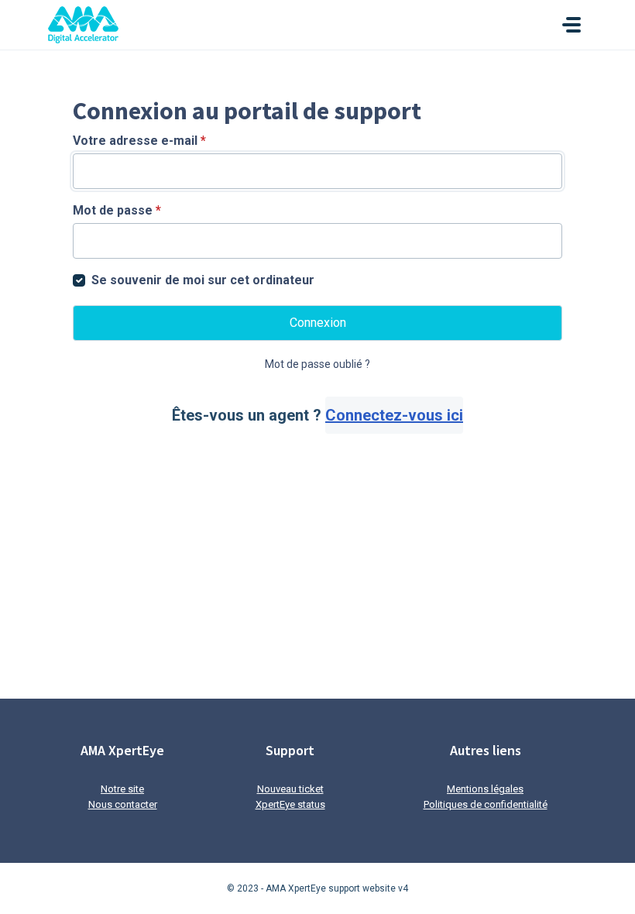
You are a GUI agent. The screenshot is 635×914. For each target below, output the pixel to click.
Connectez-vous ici (394, 415)
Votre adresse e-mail (139, 140)
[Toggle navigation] (571, 25)
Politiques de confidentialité (485, 804)
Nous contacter (122, 804)
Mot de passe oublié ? (317, 364)
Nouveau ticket (290, 789)
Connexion (318, 322)
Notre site (122, 789)
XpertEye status (290, 804)
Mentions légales (485, 789)
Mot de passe (117, 210)
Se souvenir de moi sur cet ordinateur (202, 280)
